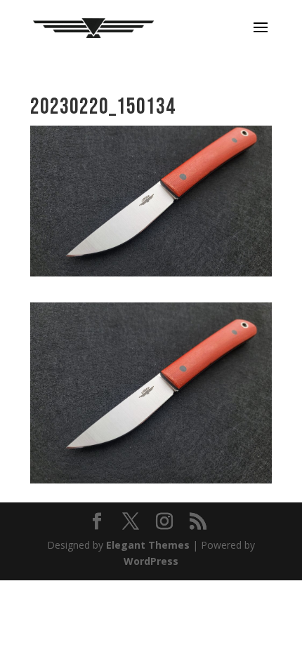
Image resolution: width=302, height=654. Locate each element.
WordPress (151, 561)
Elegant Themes (148, 545)
